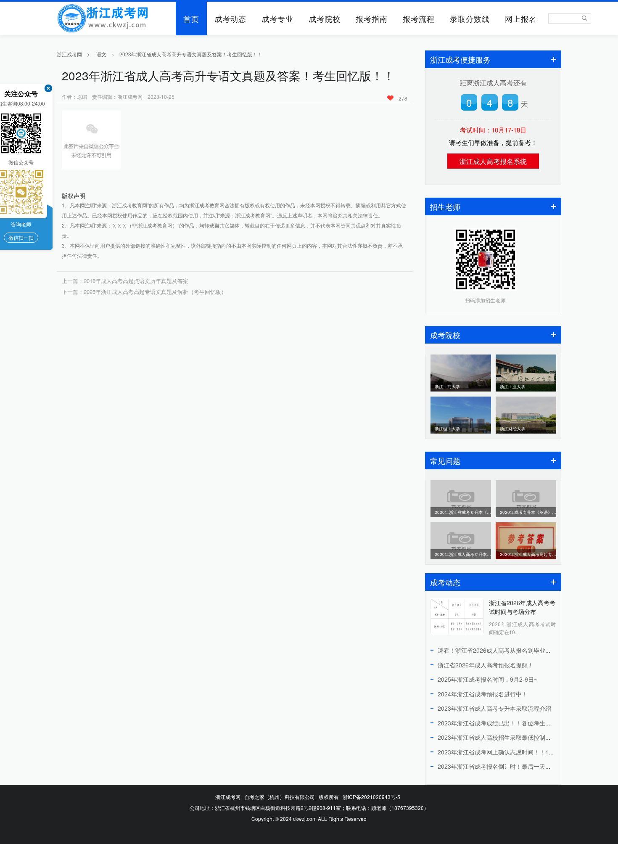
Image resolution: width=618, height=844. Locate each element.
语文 (101, 54)
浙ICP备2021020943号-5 (371, 796)
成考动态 (230, 18)
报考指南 (372, 18)
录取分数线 (470, 18)
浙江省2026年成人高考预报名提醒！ (485, 665)
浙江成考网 (69, 54)
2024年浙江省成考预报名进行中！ (483, 694)
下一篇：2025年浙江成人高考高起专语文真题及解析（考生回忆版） (144, 292)
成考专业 (277, 18)
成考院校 (325, 18)
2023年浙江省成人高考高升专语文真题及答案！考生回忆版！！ (190, 54)
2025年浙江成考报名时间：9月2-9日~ (487, 679)
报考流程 (419, 18)
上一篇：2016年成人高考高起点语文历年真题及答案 (125, 281)
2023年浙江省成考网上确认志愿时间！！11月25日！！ (510, 752)
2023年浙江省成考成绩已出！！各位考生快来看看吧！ (509, 723)
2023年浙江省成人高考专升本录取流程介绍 (494, 708)
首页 (191, 18)
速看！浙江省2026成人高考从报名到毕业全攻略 (500, 650)
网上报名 (521, 18)
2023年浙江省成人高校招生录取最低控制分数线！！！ (509, 737)
